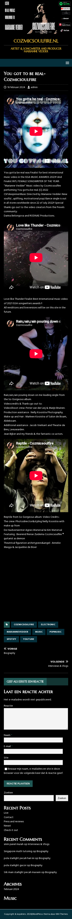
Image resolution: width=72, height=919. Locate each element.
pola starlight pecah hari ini (19, 858)
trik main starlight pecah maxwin (22, 872)
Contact (8, 817)
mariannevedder (17, 632)
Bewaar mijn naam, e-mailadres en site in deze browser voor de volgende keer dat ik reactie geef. (33, 771)
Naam (7, 735)
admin (34, 87)
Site (6, 758)
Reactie (8, 706)
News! (7, 826)
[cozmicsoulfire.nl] (36, 31)
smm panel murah (13, 844)
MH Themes (62, 914)
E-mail (7, 746)
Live (6, 813)
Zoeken (8, 793)
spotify (11, 639)
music (39, 632)
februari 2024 (11, 889)
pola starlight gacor (15, 865)
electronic (48, 625)
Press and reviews (14, 821)
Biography (42, 851)
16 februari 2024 (16, 87)
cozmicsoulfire (24, 625)
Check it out (11, 830)
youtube (28, 639)
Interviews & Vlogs (38, 844)
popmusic (55, 632)
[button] (66, 62)
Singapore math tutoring (18, 851)
